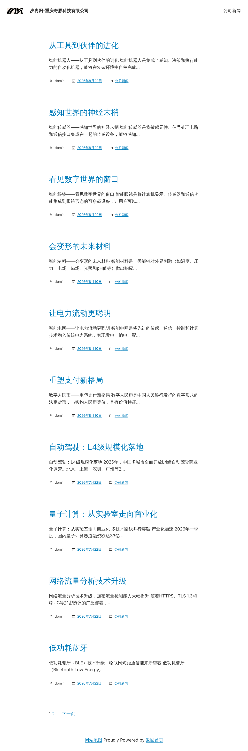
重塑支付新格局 (76, 380)
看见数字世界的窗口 (84, 179)
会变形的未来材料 (80, 246)
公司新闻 (232, 10)
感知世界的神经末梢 (84, 112)
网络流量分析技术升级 (87, 581)
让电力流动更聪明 (80, 313)
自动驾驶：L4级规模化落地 (96, 447)
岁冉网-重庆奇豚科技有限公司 (59, 10)
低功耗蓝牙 (68, 648)
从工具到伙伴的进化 (84, 45)
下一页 (68, 713)
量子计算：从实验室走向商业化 (103, 514)
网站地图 (93, 740)
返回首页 (154, 740)
